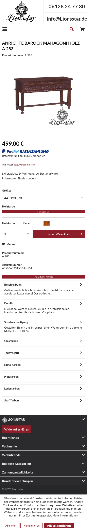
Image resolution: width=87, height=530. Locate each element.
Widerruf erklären (16, 429)
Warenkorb (82, 29)
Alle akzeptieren (59, 525)
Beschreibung (12, 284)
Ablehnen (10, 525)
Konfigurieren (31, 525)
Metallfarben (12, 364)
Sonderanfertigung (16, 322)
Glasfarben (11, 341)
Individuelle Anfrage (43, 276)
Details (8, 303)
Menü (6, 29)
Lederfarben (12, 388)
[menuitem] (6, 29)
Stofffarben (11, 400)
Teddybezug (11, 352)
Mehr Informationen (65, 515)
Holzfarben (11, 376)
